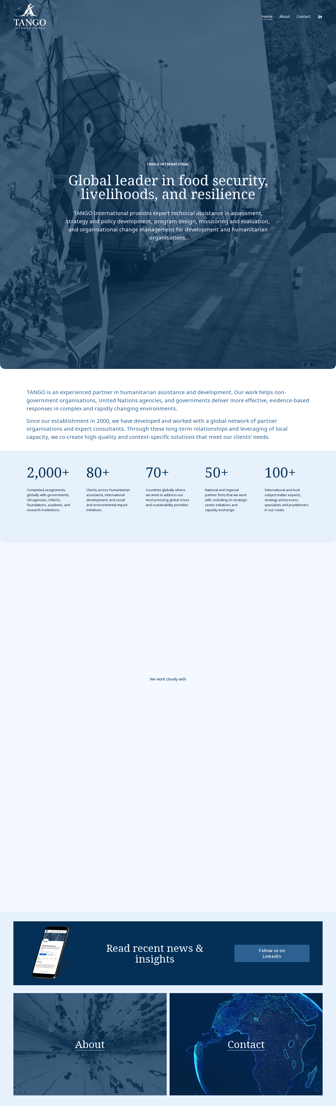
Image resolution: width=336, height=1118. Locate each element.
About (284, 16)
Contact (304, 16)
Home (267, 16)
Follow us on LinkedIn (272, 953)
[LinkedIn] (320, 16)
